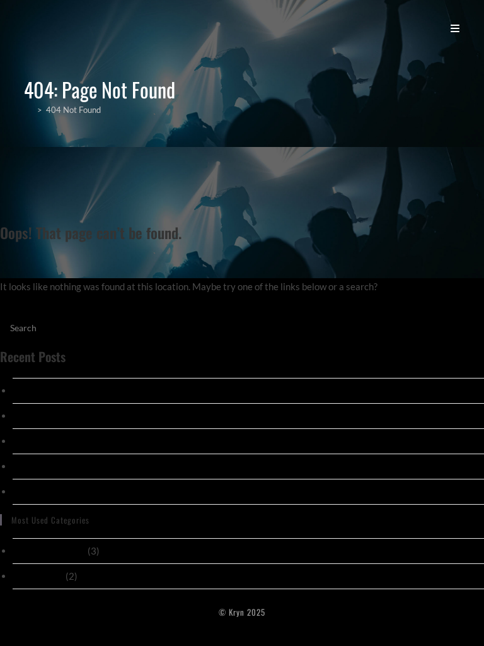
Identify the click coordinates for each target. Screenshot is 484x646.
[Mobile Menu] (455, 27)
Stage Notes (38, 576)
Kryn (40, 27)
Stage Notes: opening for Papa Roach (89, 415)
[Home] (28, 110)
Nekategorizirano (49, 550)
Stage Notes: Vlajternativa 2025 (80, 390)
